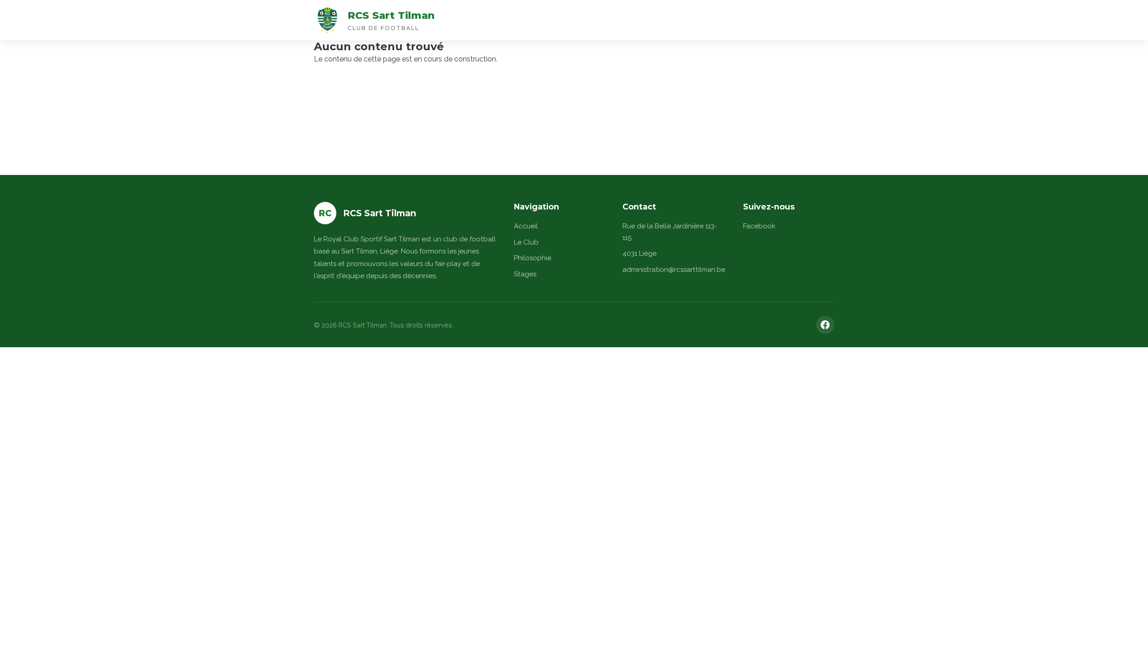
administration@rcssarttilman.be (673, 270)
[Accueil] (327, 20)
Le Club (526, 242)
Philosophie (532, 258)
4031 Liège (639, 253)
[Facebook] (825, 325)
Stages (525, 274)
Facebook (759, 226)
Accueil (526, 226)
